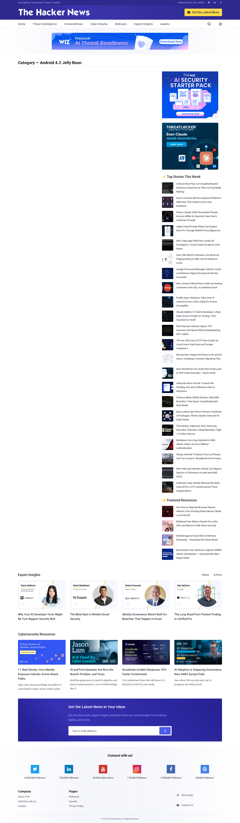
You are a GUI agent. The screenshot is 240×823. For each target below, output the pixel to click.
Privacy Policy (76, 806)
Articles (218, 574)
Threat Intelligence (45, 23)
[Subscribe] (165, 731)
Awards (165, 23)
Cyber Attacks (98, 23)
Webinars (121, 23)
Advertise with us (27, 801)
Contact (22, 806)
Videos (205, 574)
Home (21, 23)
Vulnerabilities (73, 23)
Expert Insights (143, 23)
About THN (24, 796)
